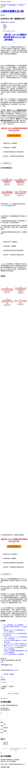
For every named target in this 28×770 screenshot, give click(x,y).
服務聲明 (16, 750)
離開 (8, 767)
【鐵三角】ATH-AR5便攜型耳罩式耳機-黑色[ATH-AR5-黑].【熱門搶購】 (14, 37)
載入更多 (3, 679)
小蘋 (2, 662)
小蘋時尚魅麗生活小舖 (12, 11)
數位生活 (12, 22)
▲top (2, 676)
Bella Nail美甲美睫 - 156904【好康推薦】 (13, 625)
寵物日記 (11, 674)
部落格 (5, 26)
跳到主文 (3, 15)
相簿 (4, 25)
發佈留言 (3, 688)
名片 (4, 28)
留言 (12, 670)
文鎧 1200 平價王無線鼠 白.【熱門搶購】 (13, 654)
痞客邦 (8, 670)
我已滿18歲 (3, 767)
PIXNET (6, 748)
